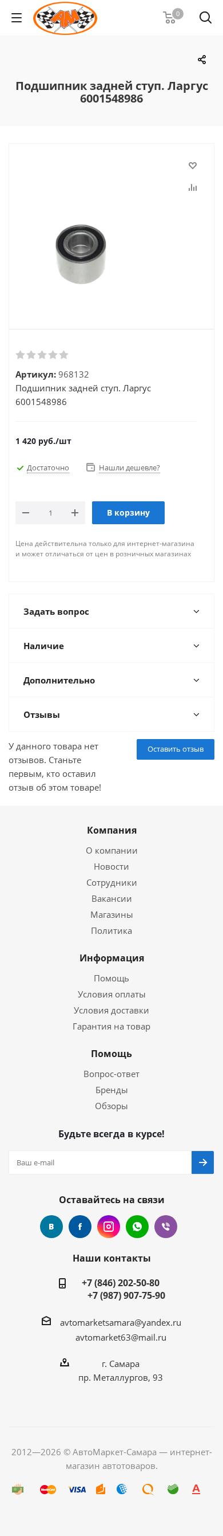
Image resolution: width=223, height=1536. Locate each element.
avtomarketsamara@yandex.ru (120, 1322)
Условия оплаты (112, 994)
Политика (111, 930)
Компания (112, 830)
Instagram (108, 1226)
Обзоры (111, 1105)
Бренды (111, 1089)
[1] (20, 355)
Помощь (111, 978)
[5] (64, 355)
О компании (112, 850)
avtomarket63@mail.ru (120, 1337)
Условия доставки (111, 1010)
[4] (53, 355)
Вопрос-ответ (111, 1073)
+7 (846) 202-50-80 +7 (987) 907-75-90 (120, 1289)
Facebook (80, 1226)
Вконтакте (51, 1226)
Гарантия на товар (111, 1026)
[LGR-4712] (111, 227)
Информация (111, 958)
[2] (31, 355)
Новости (111, 866)
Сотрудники (111, 882)
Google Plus (137, 1226)
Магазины (111, 914)
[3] (42, 355)
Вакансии (111, 898)
